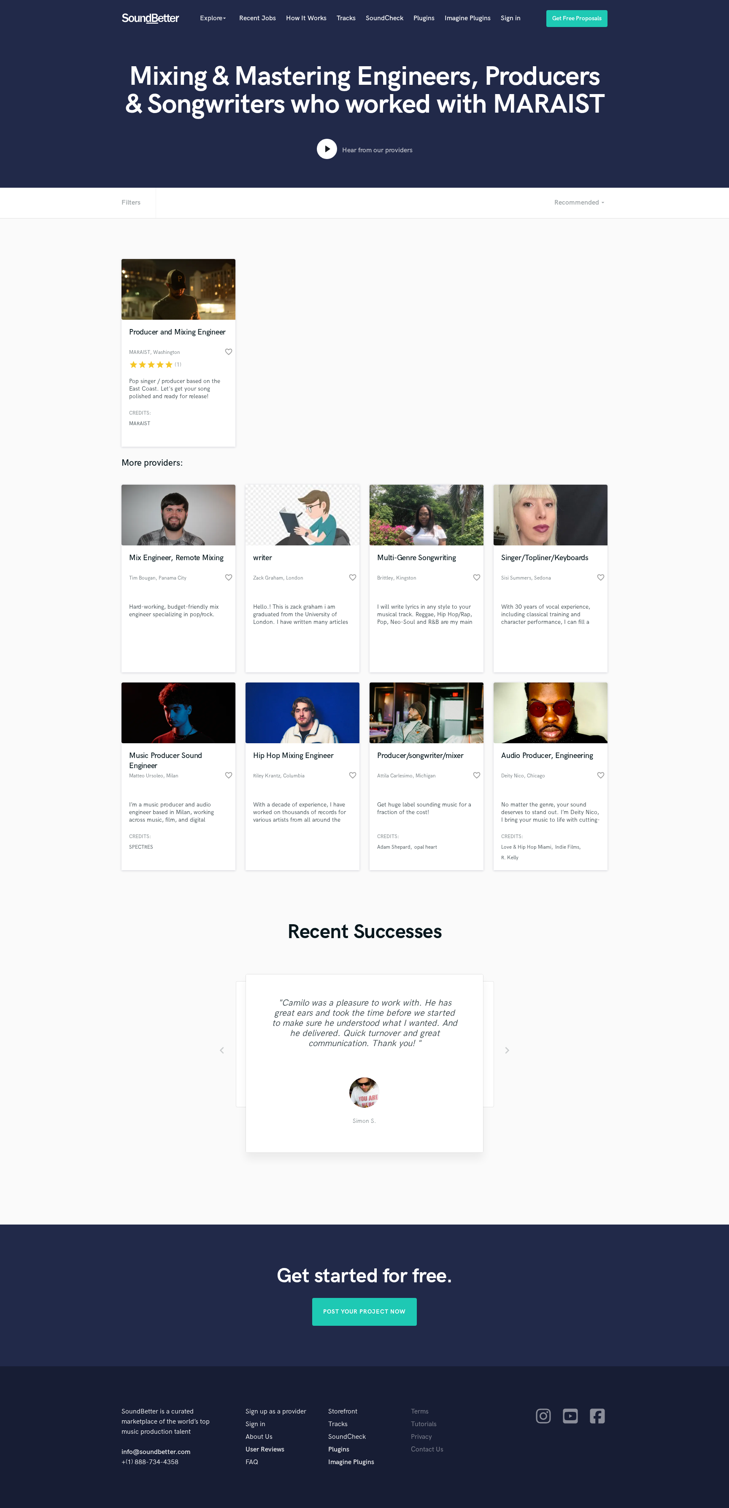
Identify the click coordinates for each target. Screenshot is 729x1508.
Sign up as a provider (276, 1412)
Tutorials (424, 1424)
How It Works (306, 18)
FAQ (252, 1462)
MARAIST (139, 424)
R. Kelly (509, 858)
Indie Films (567, 847)
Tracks (346, 18)
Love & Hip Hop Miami (526, 847)
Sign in (511, 18)
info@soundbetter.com (156, 1452)
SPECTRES (141, 847)
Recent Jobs (257, 18)
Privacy (421, 1437)
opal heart (425, 847)
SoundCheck (384, 18)
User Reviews (265, 1450)
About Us (259, 1437)
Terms (420, 1412)
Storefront (342, 1412)
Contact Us (427, 1450)
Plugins (424, 18)
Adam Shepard (393, 847)
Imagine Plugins (468, 18)
